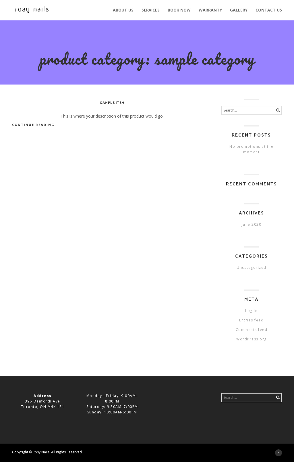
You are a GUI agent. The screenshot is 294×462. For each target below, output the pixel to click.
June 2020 (252, 224)
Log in (251, 310)
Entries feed (251, 320)
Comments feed (252, 329)
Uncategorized (251, 267)
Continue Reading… (35, 124)
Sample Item (112, 102)
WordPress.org (251, 339)
